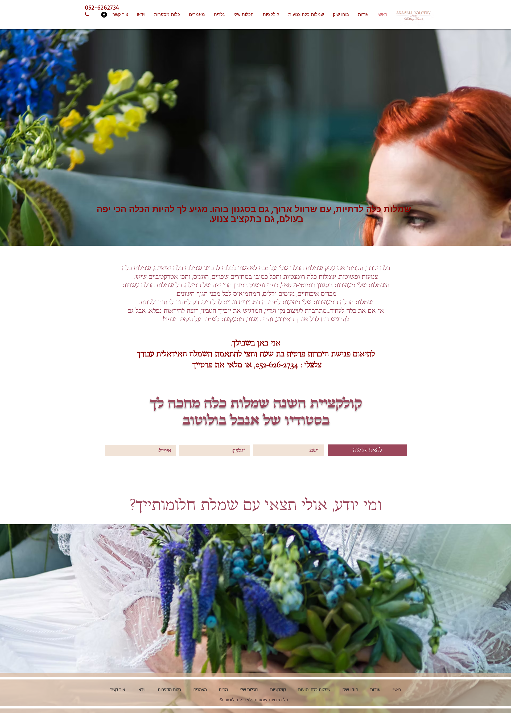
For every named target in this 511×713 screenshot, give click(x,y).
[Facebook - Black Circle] (104, 15)
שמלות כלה (187, 268)
